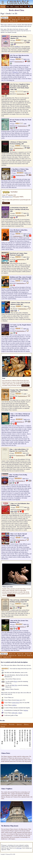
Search (3, 726)
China (7, 6)
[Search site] (29, 6)
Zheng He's (15, 72)
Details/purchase (19, 42)
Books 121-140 (25, 19)
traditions (14, 705)
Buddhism (17, 46)
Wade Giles (14, 685)
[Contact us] (31, 6)
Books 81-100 (7, 19)
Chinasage (2, 6)
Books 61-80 (28, 653)
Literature (4, 724)
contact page (18, 848)
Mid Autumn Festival (7, 196)
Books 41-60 (21, 18)
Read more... (6, 203)
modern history (15, 702)
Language (16, 6)
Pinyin (15, 681)
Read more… (25, 385)
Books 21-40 (13, 18)
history (18, 700)
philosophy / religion (17, 713)
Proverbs (12, 724)
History (21, 6)
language (26, 710)
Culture (12, 6)
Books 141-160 (4, 21)
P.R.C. (25, 6)
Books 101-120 (16, 19)
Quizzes (19, 724)
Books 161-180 (13, 21)
